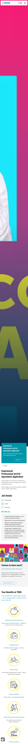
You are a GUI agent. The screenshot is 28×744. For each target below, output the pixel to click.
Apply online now (8, 583)
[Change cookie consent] (3, 739)
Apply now (18, 459)
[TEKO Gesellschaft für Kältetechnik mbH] (6, 3)
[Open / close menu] (25, 3)
